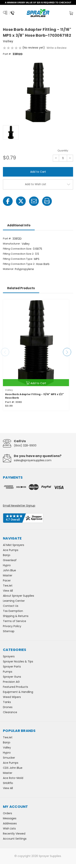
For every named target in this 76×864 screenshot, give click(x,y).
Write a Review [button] (56, 48)
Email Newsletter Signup (19, 506)
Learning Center (14, 601)
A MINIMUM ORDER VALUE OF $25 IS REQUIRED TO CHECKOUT (38, 2)
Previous (5, 352)
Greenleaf (10, 560)
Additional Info (18, 225)
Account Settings (15, 839)
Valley (7, 747)
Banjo (6, 555)
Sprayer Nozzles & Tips (18, 661)
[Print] (47, 201)
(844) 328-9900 (25, 445)
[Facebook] (8, 201)
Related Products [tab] (21, 288)
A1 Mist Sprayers (13, 545)
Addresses (10, 823)
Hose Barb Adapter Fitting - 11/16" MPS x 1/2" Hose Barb (34, 396)
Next (67, 352)
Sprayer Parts (12, 666)
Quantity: (63, 150)
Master (7, 575)
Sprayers (9, 656)
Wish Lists (9, 828)
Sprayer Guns (12, 677)
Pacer (7, 580)
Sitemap (8, 631)
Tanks (7, 702)
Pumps (7, 672)
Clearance (10, 712)
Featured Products (15, 687)
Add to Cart (38, 383)
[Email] (34, 201)
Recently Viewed (14, 834)
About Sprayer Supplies (18, 596)
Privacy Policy (12, 626)
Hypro (7, 565)
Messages (9, 818)
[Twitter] (21, 201)
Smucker (9, 758)
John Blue (9, 570)
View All (8, 591)
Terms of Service (14, 621)
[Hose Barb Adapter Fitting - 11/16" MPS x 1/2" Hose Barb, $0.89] (36, 343)
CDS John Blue (12, 768)
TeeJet (7, 586)
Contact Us (10, 606)
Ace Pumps (10, 550)
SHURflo (8, 783)
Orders (7, 813)
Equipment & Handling (18, 692)
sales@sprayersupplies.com (32, 460)
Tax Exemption (13, 611)
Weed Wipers (12, 697)
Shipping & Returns (15, 616)
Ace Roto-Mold (13, 778)
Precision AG (11, 682)
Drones (7, 707)
